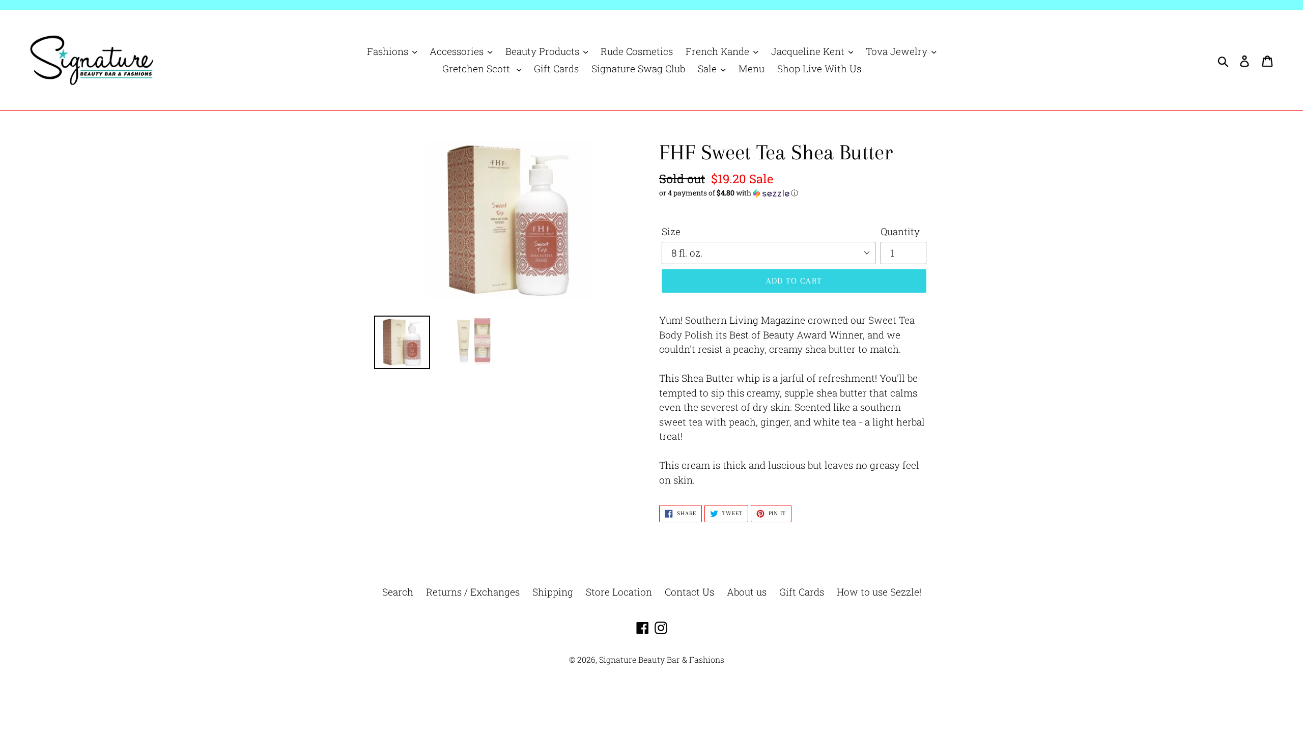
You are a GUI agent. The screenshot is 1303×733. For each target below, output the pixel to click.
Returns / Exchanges (473, 591)
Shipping (552, 591)
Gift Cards (801, 591)
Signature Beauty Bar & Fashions (661, 659)
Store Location (619, 591)
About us (747, 591)
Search (397, 591)
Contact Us (689, 591)
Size (671, 231)
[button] (794, 193)
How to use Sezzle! (879, 591)
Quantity (900, 231)
